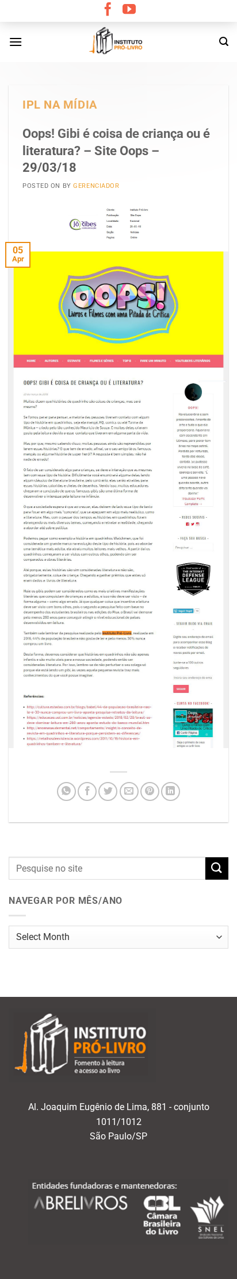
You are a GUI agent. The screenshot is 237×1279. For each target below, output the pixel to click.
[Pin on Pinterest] (149, 791)
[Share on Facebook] (87, 791)
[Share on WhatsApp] (66, 791)
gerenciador (96, 186)
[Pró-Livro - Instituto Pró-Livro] (118, 42)
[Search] (223, 41)
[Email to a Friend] (129, 791)
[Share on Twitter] (107, 791)
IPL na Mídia (59, 105)
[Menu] (15, 42)
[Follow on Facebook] (107, 10)
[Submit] (216, 868)
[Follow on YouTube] (129, 10)
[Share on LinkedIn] (170, 791)
